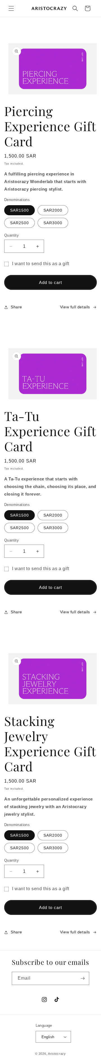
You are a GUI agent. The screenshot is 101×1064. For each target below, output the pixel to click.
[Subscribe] (83, 978)
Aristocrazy (57, 1053)
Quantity (11, 235)
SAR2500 (19, 223)
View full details (75, 307)
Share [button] (16, 307)
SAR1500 (19, 210)
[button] (11, 8)
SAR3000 (52, 223)
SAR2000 (52, 210)
